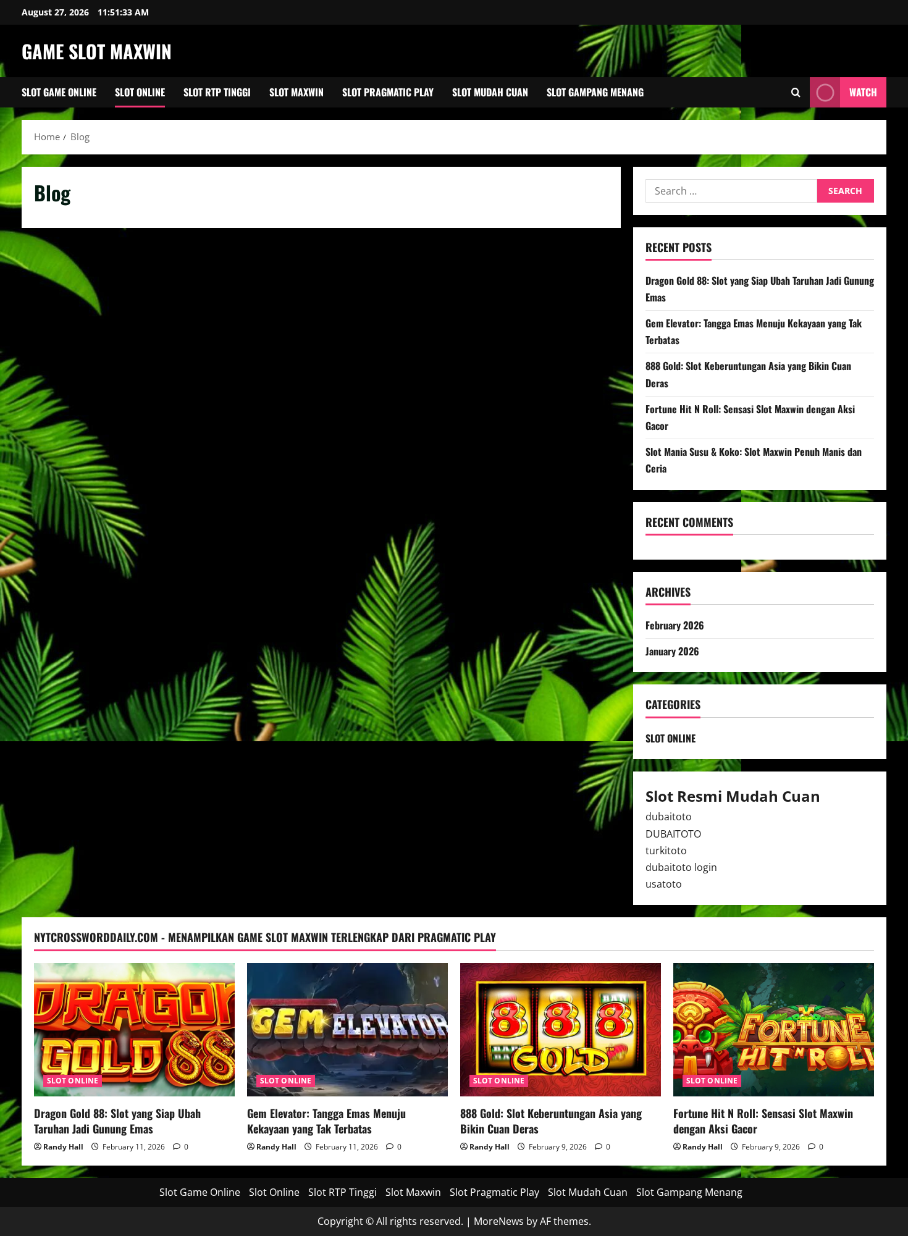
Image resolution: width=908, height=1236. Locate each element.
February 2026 (674, 625)
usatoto (663, 884)
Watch (863, 92)
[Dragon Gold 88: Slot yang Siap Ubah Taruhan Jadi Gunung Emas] (134, 1030)
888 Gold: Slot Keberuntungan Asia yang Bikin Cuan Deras (551, 1121)
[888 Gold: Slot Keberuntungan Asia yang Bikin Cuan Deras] (560, 1030)
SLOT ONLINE (670, 738)
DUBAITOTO (673, 834)
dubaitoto (668, 816)
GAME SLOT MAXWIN (97, 51)
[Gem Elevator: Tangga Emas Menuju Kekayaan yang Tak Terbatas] (347, 1030)
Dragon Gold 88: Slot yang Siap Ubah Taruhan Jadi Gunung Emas (117, 1121)
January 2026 (672, 651)
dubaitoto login (681, 867)
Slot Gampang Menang (595, 92)
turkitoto (666, 850)
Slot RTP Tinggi (217, 92)
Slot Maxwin (296, 92)
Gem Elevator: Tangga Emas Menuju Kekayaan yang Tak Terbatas (326, 1121)
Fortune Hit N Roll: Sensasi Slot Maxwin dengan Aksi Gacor (763, 1121)
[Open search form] (796, 92)
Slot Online (140, 92)
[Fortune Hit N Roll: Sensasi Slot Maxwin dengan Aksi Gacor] (773, 1030)
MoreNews (499, 1221)
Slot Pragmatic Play (388, 92)
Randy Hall (63, 1146)
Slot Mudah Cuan (490, 92)
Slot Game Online (59, 92)
